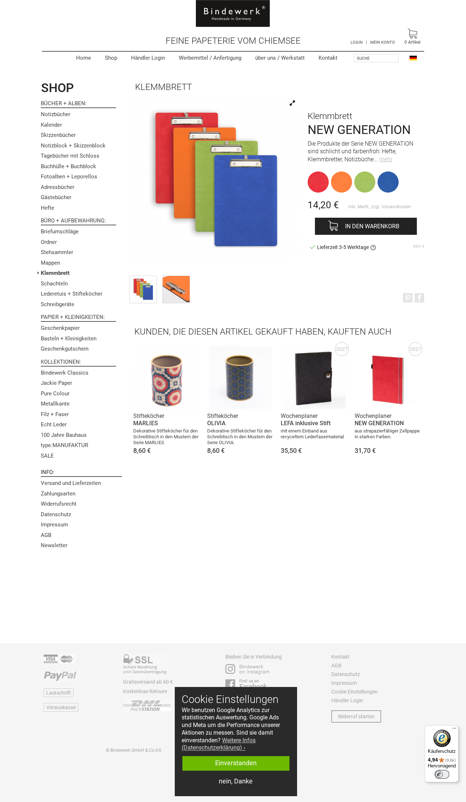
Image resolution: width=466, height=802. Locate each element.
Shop (111, 58)
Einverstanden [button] (236, 763)
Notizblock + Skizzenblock (73, 145)
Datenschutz (56, 514)
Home (83, 58)
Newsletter (54, 545)
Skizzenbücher (58, 135)
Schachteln (54, 283)
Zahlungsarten (58, 493)
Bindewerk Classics (64, 373)
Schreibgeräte (57, 304)
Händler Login (148, 58)
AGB (46, 535)
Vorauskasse (61, 707)
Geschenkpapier (60, 328)
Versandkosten (396, 206)
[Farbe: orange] (341, 182)
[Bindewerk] (233, 13)
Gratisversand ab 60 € (148, 682)
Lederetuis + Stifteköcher (71, 294)
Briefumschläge (60, 231)
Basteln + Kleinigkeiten (68, 338)
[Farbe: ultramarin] (388, 182)
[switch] (442, 774)
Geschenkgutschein (64, 348)
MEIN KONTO (382, 42)
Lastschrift (58, 693)
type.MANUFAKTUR (64, 445)
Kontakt (328, 58)
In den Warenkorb (372, 226)
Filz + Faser (55, 414)
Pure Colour (55, 393)
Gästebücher (56, 197)
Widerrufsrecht (58, 504)
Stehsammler (57, 252)
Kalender (51, 125)
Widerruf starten (356, 716)
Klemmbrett (55, 273)
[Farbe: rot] (318, 182)
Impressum (54, 524)
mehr (385, 159)
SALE (47, 456)
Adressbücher (57, 187)
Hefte (47, 208)
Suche (363, 58)
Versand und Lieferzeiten (71, 483)
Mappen (50, 263)
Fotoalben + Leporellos (69, 176)
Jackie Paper (56, 383)
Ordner (49, 242)
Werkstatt (280, 58)
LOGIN (357, 42)
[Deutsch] (413, 57)
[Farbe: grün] (364, 182)
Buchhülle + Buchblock (68, 166)
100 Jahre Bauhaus (64, 435)
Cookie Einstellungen (354, 691)
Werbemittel (210, 58)
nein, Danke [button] (236, 781)
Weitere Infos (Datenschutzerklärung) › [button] (219, 744)
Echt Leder (54, 424)
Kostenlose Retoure (145, 691)
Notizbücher (55, 114)
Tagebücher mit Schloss (70, 156)
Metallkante (55, 403)
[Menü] (454, 730)
